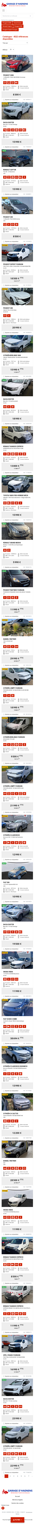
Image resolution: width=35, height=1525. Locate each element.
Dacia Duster (18, 23)
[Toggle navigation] (3, 10)
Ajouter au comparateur (11, 99)
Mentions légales (17, 1500)
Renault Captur (7, 26)
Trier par (5, 43)
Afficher (5, 50)
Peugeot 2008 (7, 23)
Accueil (17, 1496)
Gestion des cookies (17, 1503)
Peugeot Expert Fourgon (10, 29)
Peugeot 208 (18, 26)
